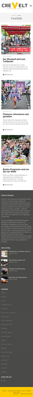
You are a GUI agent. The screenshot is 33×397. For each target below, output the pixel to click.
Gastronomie (5, 316)
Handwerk (4, 328)
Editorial (4, 372)
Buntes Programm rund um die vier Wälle (16, 170)
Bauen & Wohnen (6, 336)
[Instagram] (4, 380)
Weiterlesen (8, 74)
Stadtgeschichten (6, 304)
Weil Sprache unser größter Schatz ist (19, 251)
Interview (4, 364)
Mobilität (4, 348)
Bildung (3, 340)
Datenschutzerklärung (26, 393)
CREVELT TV (4, 368)
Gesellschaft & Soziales (8, 312)
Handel (3, 293)
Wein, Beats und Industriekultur (18, 277)
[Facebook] (1, 380)
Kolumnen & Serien (6, 352)
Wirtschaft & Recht (7, 324)
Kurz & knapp (5, 360)
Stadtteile (4, 308)
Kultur (3, 300)
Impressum (16, 393)
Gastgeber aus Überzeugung (17, 268)
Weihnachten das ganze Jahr (17, 260)
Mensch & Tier (5, 356)
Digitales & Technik (6, 332)
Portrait (3, 296)
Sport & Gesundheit (7, 320)
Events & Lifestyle (6, 344)
